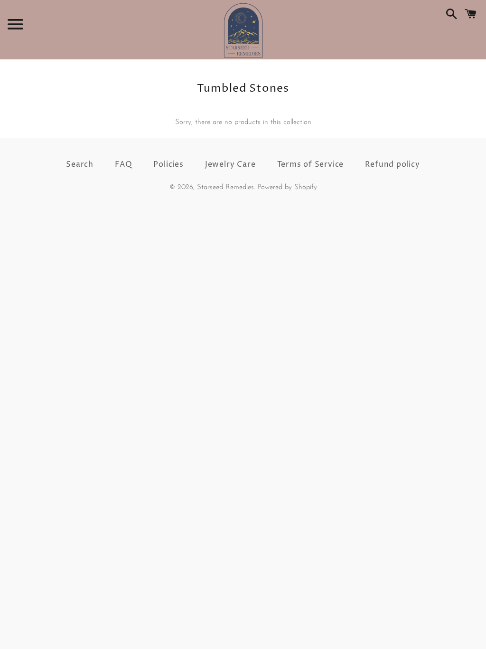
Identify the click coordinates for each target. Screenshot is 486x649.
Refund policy (392, 164)
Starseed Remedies (225, 187)
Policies (168, 164)
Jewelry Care (230, 164)
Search (79, 164)
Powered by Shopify (287, 187)
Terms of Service (310, 164)
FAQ (123, 164)
